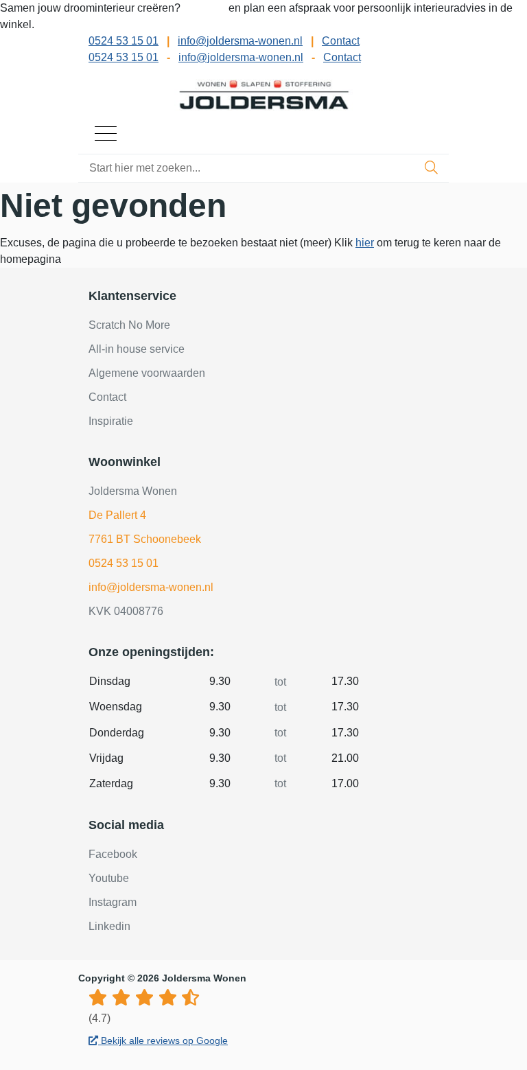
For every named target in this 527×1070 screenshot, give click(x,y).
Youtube (109, 878)
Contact (341, 41)
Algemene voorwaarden (147, 373)
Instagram (113, 902)
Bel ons (206, 8)
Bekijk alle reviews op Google (163, 1040)
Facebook (113, 854)
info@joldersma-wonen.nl (240, 41)
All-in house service (137, 349)
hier (364, 242)
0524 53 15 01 (124, 41)
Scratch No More (129, 325)
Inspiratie (111, 421)
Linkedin (109, 926)
